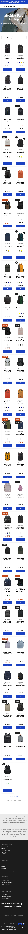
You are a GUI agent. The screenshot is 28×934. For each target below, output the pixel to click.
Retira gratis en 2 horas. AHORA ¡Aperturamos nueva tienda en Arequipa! (14, 2)
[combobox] (23, 927)
